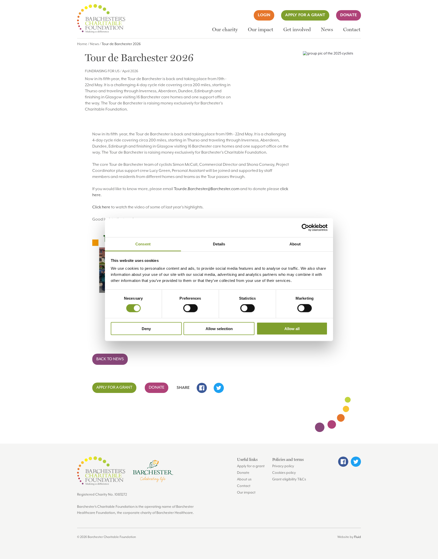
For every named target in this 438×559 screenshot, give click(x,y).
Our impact (260, 29)
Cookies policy (284, 473)
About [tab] (295, 244)
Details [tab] (219, 244)
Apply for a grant (305, 15)
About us (244, 479)
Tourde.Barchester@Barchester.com (206, 189)
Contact (351, 29)
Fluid (357, 537)
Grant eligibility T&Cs (289, 479)
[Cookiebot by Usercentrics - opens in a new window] (305, 227)
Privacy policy (283, 466)
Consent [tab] (143, 244)
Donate (348, 15)
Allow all (292, 328)
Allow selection (219, 328)
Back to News (110, 359)
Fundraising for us (102, 71)
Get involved (297, 29)
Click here (101, 207)
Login (264, 15)
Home (82, 44)
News (327, 29)
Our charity (225, 29)
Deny (146, 328)
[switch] (190, 308)
